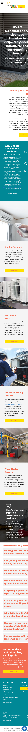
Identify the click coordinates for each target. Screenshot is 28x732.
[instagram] (23, 692)
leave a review (15, 535)
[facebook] (21, 692)
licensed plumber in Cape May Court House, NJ (12, 187)
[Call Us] (24, 729)
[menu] (2, 3)
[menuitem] (4, 715)
